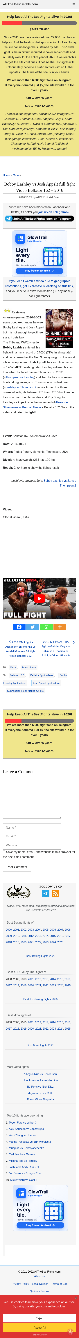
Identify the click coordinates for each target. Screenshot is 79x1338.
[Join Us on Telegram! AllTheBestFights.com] (39, 220)
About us (39, 1276)
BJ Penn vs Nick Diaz (40, 1086)
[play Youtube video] (39, 598)
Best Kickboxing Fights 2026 (40, 999)
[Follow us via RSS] (56, 896)
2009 (9, 935)
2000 (9, 929)
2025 (60, 942)
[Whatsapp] (46, 627)
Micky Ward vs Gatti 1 (23, 1179)
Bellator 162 (17, 675)
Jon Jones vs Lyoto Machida (40, 1080)
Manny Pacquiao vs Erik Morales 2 (30, 1141)
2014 (45, 935)
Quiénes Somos (39, 1291)
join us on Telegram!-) (53, 212)
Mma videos (29, 667)
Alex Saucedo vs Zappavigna (26, 1128)
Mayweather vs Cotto (40, 1093)
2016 (60, 935)
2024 (53, 942)
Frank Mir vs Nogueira (40, 1099)
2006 (53, 929)
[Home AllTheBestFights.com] (18, 897)
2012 (31, 935)
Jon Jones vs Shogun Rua (25, 1173)
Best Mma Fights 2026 (40, 1045)
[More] (59, 627)
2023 (46, 942)
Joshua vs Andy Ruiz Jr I (24, 1167)
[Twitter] (32, 627)
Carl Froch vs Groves (22, 1154)
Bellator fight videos (41, 675)
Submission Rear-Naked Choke (25, 690)
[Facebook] (19, 627)
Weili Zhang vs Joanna (22, 1135)
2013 (38, 935)
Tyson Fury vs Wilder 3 (23, 1122)
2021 (31, 942)
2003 (31, 929)
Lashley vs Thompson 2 (21, 387)
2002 (23, 929)
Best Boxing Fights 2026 (40, 955)
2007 (60, 929)
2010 (16, 935)
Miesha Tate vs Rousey (23, 1160)
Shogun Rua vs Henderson (40, 1074)
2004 (38, 929)
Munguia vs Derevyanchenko (26, 1148)
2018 (9, 942)
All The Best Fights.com (20, 4)
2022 (38, 942)
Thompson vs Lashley (20, 377)
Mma (16, 174)
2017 (67, 935)
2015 (53, 935)
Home (6, 174)
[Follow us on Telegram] (46, 896)
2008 (68, 929)
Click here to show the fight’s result (31, 467)
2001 (16, 929)
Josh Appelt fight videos (46, 683)
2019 (16, 942)
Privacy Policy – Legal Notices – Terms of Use (39, 1283)
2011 (23, 935)
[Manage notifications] (70, 1332)
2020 (23, 942)
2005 (46, 929)
